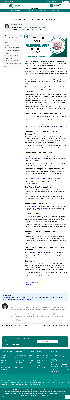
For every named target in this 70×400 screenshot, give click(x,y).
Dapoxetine (4, 365)
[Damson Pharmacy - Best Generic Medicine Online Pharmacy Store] (14, 6)
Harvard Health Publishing (32, 282)
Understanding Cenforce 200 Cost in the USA (12, 38)
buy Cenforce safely (43, 208)
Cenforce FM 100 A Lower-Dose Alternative (11, 44)
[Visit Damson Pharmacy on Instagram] (59, 356)
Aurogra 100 (20, 382)
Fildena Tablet (27, 382)
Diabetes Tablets (5, 380)
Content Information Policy (26, 299)
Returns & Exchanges (20, 365)
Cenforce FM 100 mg (45, 126)
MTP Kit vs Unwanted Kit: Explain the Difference (54, 325)
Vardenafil (3, 360)
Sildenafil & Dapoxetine (7, 367)
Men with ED (34, 110)
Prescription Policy (19, 360)
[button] (57, 5)
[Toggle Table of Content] (19, 35)
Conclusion (7, 66)
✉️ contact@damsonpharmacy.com (19, 1)
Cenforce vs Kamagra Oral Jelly (41, 178)
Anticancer (25, 380)
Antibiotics (45, 380)
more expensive (41, 252)
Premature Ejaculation (37, 10)
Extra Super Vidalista (11, 382)
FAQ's (30, 362)
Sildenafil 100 (15, 384)
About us (48, 1)
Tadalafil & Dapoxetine (6, 369)
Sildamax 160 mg (24, 384)
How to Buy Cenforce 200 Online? (12, 50)
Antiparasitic (46, 10)
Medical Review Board (42, 367)
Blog (58, 10)
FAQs (59, 1)
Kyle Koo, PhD (19, 24)
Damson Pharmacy (7, 297)
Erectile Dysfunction (26, 10)
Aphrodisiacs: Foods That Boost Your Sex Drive (15, 325)
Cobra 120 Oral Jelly (7, 384)
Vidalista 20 (54, 382)
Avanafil (3, 362)
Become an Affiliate (42, 360)
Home (12, 10)
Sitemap (39, 362)
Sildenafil (3, 355)
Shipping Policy (19, 367)
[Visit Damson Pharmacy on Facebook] (53, 356)
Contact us (53, 1)
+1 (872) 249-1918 (60, 368)
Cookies (17, 357)
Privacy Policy (18, 362)
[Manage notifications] (3, 397)
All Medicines (18, 10)
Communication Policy (20, 355)
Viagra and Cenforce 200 (45, 136)
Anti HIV (20, 380)
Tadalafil (3, 357)
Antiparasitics (32, 380)
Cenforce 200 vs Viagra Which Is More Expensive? (13, 48)
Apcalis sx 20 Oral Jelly (34, 384)
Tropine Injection (36, 382)
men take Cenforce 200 (36, 60)
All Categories (53, 10)
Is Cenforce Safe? (8, 58)
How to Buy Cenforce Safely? (11, 57)
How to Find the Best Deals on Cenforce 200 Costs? (11, 61)
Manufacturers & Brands (43, 355)
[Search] (51, 5)
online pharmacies (32, 206)
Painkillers (57, 380)
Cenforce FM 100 (56, 116)
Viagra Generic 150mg (63, 382)
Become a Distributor (42, 357)
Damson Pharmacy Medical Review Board (35, 27)
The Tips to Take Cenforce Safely (12, 55)
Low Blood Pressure (54, 198)
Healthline (28, 284)
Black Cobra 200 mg (45, 382)
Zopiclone (51, 380)
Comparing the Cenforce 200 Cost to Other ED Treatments (13, 64)
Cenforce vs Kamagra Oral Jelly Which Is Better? (13, 53)
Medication (35, 16)
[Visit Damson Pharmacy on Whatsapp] (56, 356)
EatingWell (29, 287)
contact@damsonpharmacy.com (59, 364)
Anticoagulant (39, 380)
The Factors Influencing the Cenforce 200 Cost (13, 41)
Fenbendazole (13, 380)
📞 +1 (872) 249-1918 (6, 1)
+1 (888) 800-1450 (62, 366)
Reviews (31, 360)
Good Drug (37, 163)
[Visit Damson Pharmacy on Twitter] (62, 356)
